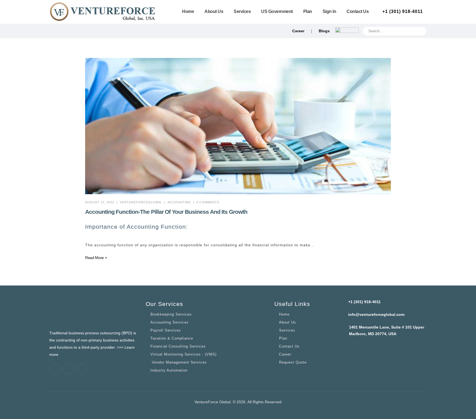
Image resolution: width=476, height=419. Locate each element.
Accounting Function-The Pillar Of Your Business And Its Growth (166, 212)
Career (298, 31)
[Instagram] (82, 369)
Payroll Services (165, 330)
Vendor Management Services (178, 362)
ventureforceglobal (141, 202)
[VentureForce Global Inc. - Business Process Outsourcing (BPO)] (103, 12)
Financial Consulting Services (178, 346)
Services (242, 11)
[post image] (238, 126)
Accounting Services (169, 322)
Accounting (179, 202)
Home (188, 11)
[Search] (422, 29)
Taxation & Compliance (171, 338)
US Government (277, 11)
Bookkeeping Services (171, 314)
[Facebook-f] (54, 369)
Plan (307, 11)
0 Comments (207, 202)
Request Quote (293, 362)
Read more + (96, 257)
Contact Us (358, 11)
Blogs (324, 31)
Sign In (329, 11)
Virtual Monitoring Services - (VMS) (183, 354)
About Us (213, 11)
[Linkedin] (68, 369)
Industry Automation (169, 370)
